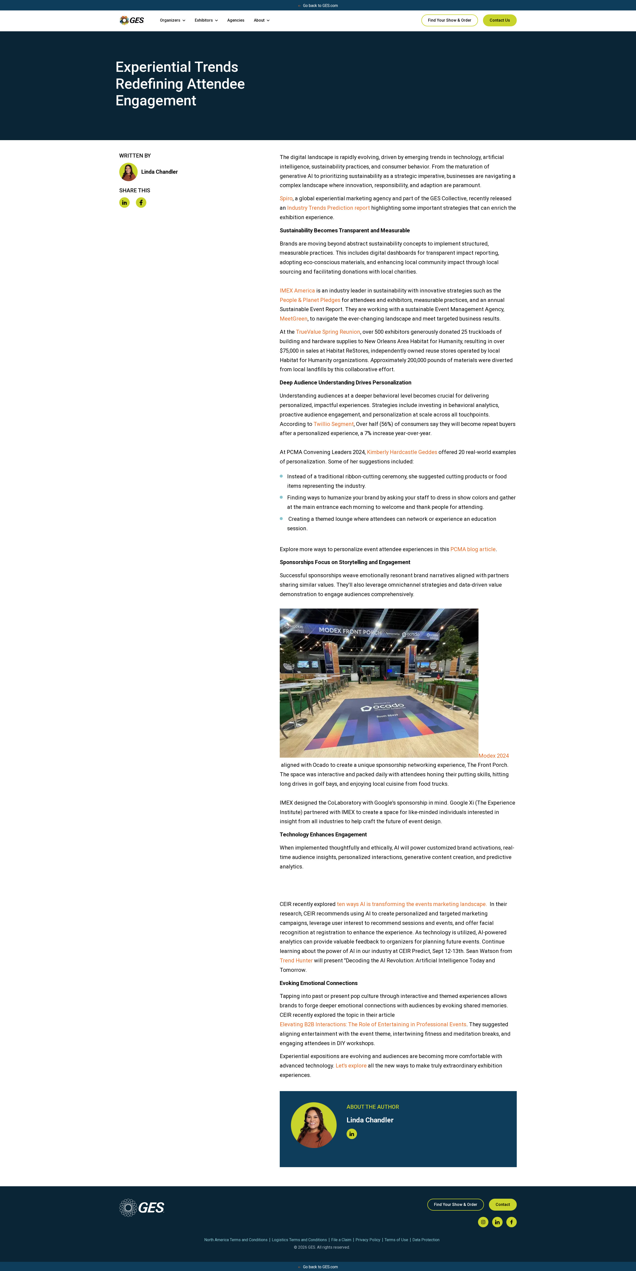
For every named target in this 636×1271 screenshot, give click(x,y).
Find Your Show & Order (449, 20)
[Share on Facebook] (141, 203)
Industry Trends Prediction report (328, 208)
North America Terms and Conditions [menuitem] (236, 1239)
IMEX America (297, 290)
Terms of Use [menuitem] (396, 1239)
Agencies (235, 20)
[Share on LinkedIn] (124, 203)
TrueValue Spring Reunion (328, 332)
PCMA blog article (473, 549)
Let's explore (351, 1066)
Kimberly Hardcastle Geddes (402, 452)
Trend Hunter (296, 960)
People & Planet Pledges (310, 300)
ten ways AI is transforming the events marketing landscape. (412, 904)
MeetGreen (294, 319)
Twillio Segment (334, 424)
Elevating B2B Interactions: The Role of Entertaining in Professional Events (373, 1024)
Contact (503, 1204)
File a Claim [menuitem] (341, 1239)
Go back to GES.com (320, 5)
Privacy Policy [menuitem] (368, 1239)
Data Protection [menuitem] (425, 1239)
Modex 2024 (493, 756)
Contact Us (500, 20)
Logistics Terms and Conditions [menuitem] (299, 1239)
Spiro (286, 198)
